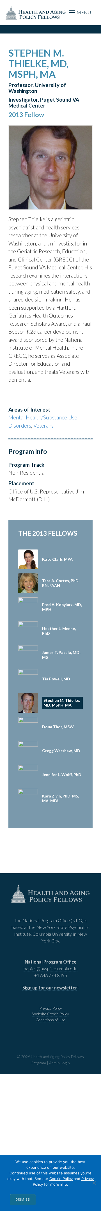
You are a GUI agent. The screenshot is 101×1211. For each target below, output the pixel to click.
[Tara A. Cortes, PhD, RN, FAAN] (28, 583)
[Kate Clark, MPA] (28, 559)
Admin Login (59, 1062)
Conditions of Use (50, 1019)
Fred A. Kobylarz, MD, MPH (62, 607)
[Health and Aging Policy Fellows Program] (36, 12)
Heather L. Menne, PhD (59, 631)
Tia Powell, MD (56, 678)
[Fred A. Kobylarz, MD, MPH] (28, 607)
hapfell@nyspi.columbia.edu (50, 968)
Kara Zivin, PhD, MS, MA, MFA (60, 798)
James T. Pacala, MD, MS (61, 655)
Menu (83, 12)
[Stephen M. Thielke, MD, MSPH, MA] (28, 703)
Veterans (43, 425)
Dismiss (22, 1199)
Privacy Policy (50, 1008)
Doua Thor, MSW (58, 726)
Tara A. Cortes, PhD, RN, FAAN (60, 583)
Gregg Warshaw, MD (61, 750)
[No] (94, 1183)
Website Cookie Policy (50, 1013)
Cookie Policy (61, 1178)
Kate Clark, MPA (57, 559)
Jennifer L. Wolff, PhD (61, 774)
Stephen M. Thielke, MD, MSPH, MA (61, 702)
